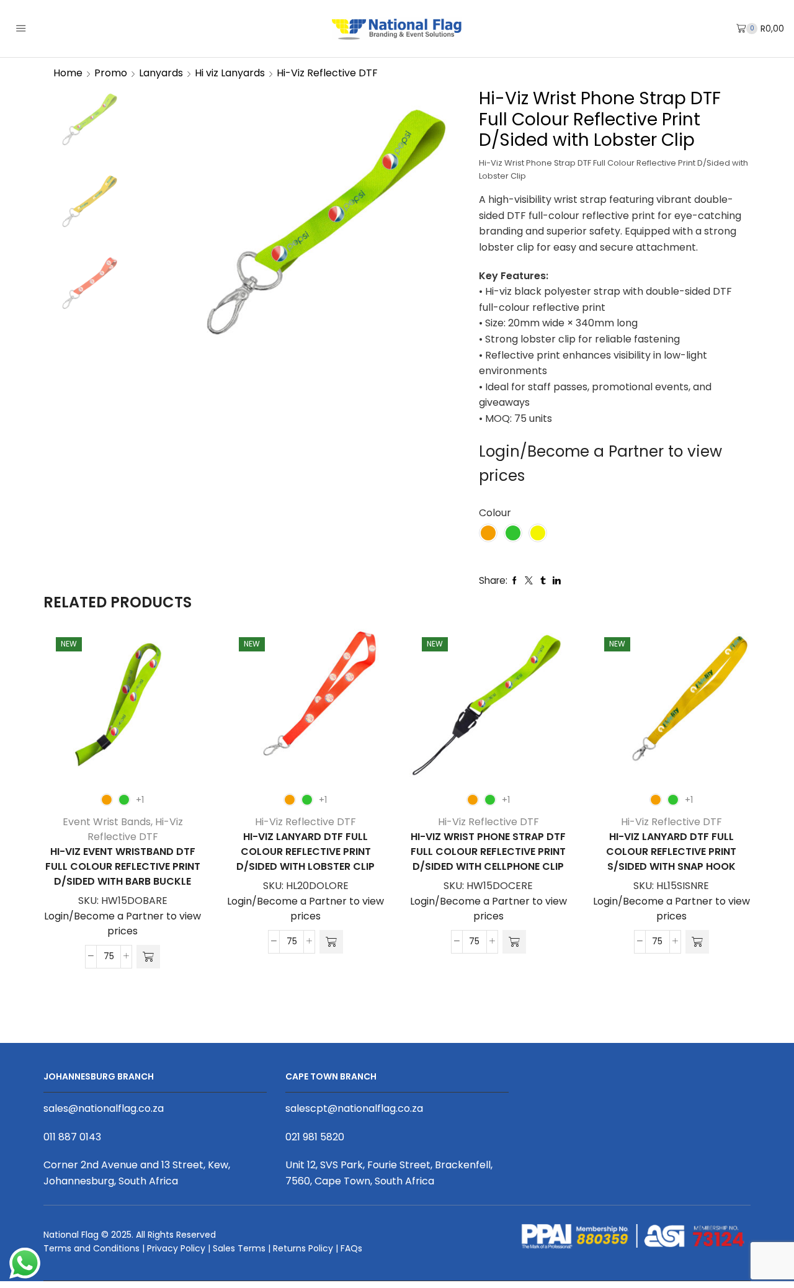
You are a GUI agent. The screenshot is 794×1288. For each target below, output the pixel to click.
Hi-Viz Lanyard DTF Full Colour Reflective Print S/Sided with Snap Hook (671, 852)
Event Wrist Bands (107, 822)
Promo (110, 73)
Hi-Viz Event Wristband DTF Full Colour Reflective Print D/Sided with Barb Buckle (122, 866)
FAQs (351, 1248)
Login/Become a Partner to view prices (122, 923)
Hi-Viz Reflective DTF (327, 73)
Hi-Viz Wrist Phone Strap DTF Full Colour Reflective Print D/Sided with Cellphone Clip (488, 852)
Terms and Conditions (91, 1248)
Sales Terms (239, 1248)
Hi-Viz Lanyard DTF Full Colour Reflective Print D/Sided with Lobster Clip (305, 852)
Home (68, 73)
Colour (495, 513)
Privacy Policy (176, 1248)
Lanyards (161, 73)
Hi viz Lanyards (230, 73)
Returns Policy (303, 1248)
